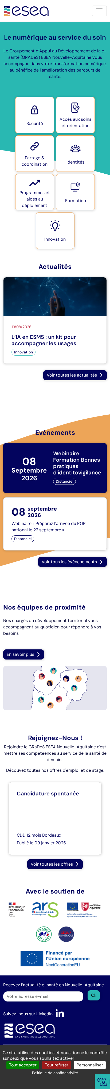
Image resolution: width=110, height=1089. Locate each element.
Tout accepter (23, 1065)
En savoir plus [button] (20, 654)
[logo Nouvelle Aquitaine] (83, 909)
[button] (34, 115)
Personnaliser (90, 1065)
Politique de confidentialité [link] (55, 1072)
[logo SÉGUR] (66, 934)
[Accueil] (26, 10)
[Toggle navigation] (99, 11)
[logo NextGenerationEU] (55, 958)
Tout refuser (56, 1065)
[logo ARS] (33, 909)
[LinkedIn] (60, 1014)
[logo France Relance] (44, 934)
